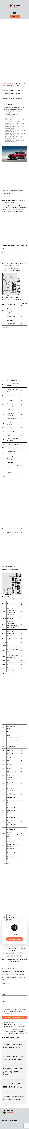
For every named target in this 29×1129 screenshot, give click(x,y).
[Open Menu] (14, 12)
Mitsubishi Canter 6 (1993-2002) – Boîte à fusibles (15, 140)
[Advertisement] (14, 34)
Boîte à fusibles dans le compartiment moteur (12, 115)
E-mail (4, 1001)
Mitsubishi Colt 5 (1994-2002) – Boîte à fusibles (14, 137)
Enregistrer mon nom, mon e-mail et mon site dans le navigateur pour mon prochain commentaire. (15, 1011)
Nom (4, 994)
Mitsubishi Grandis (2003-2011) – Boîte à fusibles (15, 127)
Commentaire (6, 983)
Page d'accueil (6, 83)
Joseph (6, 118)
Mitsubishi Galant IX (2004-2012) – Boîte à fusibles (15, 130)
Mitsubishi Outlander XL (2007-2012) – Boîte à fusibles (15, 120)
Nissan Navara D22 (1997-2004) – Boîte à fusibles (15, 124)
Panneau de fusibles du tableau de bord (15, 111)
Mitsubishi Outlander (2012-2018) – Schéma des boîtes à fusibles (15, 108)
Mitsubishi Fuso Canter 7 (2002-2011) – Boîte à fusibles (15, 134)
